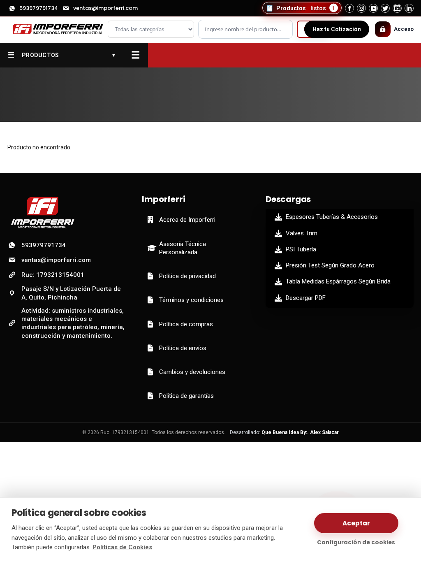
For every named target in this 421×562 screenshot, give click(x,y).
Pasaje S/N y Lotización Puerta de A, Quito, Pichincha (71, 293)
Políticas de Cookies (122, 547)
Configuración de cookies (356, 542)
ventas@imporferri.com (105, 8)
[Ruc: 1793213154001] (54, 29)
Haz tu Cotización (336, 29)
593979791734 (38, 8)
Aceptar (356, 523)
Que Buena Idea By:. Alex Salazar (300, 432)
